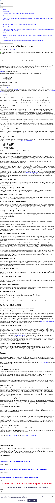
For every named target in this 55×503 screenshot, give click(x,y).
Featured (15, 435)
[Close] (52, 496)
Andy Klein (10, 49)
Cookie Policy (24, 497)
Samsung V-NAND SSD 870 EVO (24, 140)
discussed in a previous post (32, 172)
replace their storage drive (20, 335)
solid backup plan (44, 362)
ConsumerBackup (25, 435)
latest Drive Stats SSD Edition (47, 321)
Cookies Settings (21, 500)
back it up (16, 89)
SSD (31, 435)
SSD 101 (34, 435)
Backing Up (28, 17)
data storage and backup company (14, 87)
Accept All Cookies (32, 500)
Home (4, 9)
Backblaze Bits (28, 28)
